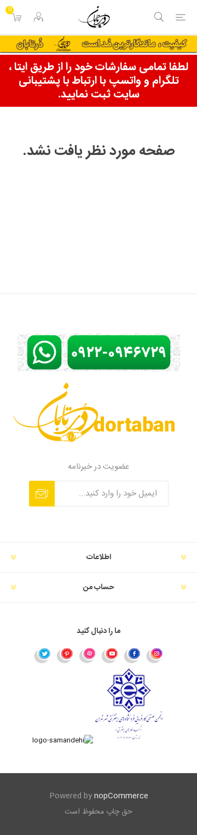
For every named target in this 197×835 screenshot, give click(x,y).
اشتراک (42, 493)
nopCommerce (121, 796)
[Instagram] (155, 655)
